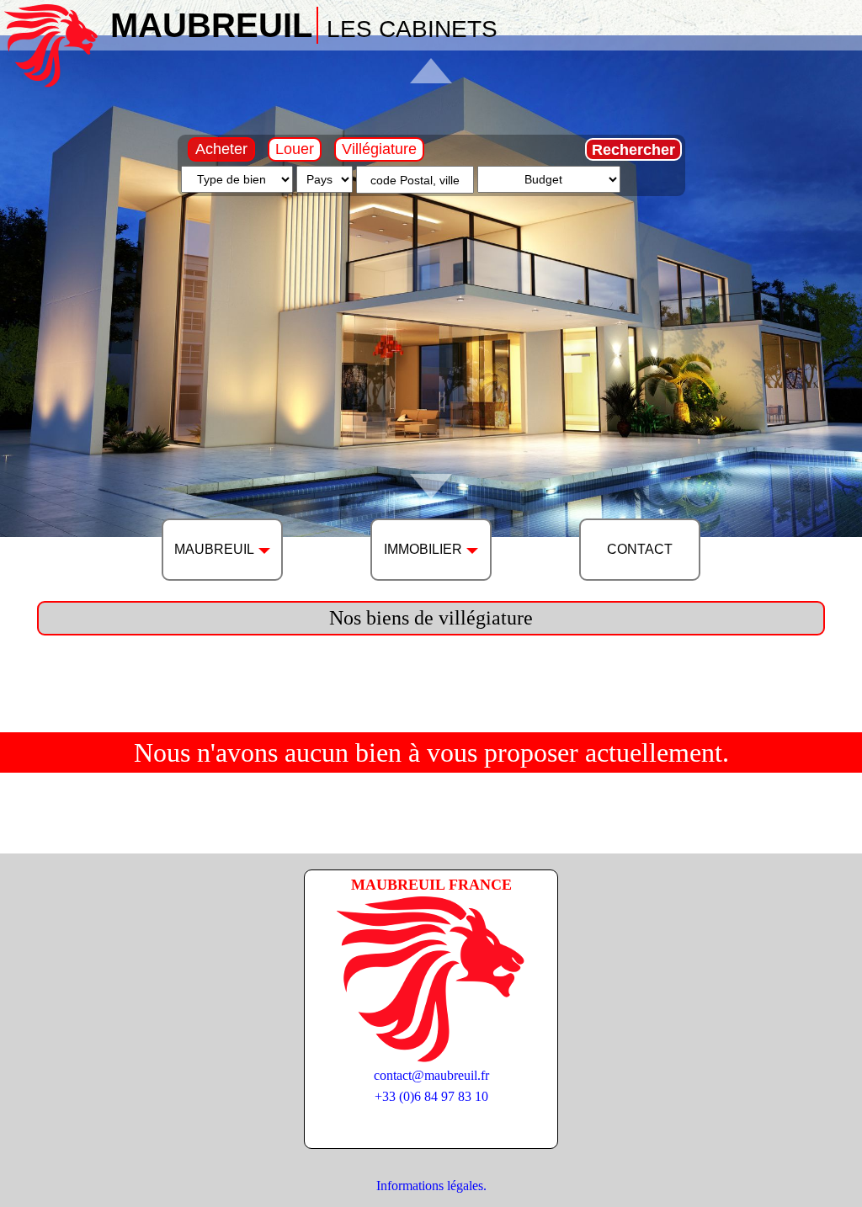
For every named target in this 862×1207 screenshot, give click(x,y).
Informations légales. (431, 1185)
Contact (640, 549)
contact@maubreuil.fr (431, 1075)
